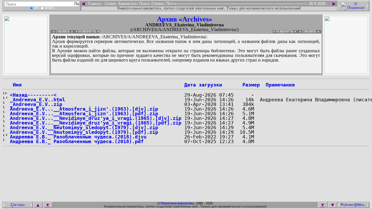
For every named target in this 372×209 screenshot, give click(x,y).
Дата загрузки (203, 85)
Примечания (280, 85)
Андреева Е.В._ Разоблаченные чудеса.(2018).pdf (77, 141)
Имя (16, 85)
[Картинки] (346, 72)
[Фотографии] (26, 72)
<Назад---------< (33, 95)
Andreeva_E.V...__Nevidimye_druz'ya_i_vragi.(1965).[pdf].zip (95, 123)
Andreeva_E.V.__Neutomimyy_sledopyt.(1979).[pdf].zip (84, 132)
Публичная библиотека (177, 203)
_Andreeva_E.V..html (37, 99)
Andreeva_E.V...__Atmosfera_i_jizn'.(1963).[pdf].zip (84, 113)
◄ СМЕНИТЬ (60, 31)
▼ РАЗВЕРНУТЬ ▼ (87, 31)
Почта (170, 4)
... (186, 73)
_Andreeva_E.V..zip (36, 104)
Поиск (143, 4)
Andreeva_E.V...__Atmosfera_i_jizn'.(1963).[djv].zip (84, 109)
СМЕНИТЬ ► (311, 31)
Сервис (109, 4)
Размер (251, 85)
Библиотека (127, 4)
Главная (94, 4)
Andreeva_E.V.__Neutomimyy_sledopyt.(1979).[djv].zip (84, 127)
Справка (157, 4)
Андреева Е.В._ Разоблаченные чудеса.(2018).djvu (78, 137)
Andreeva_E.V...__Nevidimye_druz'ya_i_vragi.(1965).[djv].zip (95, 118)
